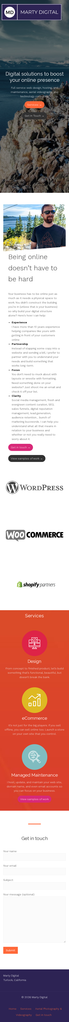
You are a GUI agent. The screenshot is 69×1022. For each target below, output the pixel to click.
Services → (34, 104)
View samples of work (34, 799)
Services (25, 1008)
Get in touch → (20, 447)
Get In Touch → (34, 115)
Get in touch (44, 1014)
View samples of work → (27, 458)
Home (12, 1008)
